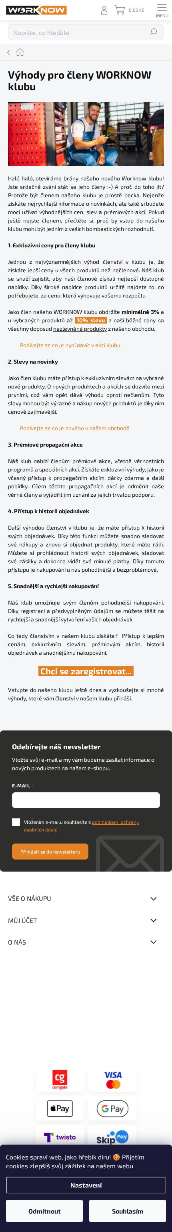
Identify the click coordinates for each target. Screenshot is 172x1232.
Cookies (17, 1157)
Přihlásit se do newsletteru (50, 851)
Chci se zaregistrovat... (86, 671)
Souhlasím (127, 1211)
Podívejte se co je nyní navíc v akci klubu (70, 345)
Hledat (153, 32)
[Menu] (162, 10)
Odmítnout (44, 1211)
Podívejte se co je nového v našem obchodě (75, 428)
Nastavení (86, 1185)
